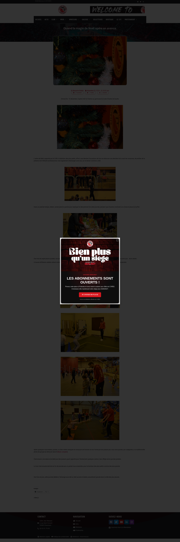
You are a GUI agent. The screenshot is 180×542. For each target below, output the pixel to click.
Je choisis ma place (90, 294)
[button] (117, 240)
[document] (90, 271)
